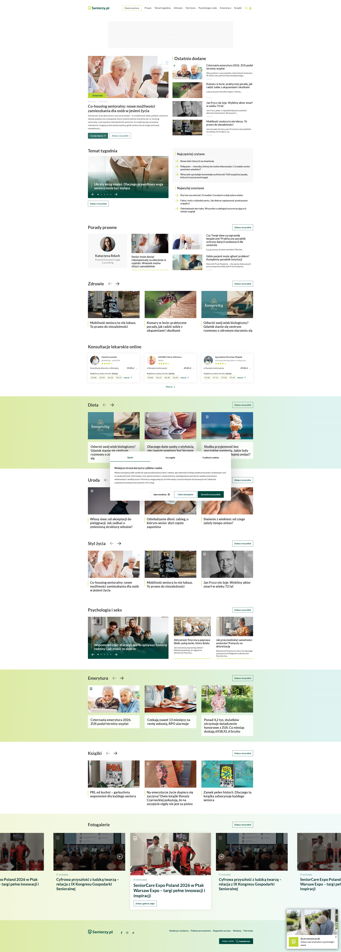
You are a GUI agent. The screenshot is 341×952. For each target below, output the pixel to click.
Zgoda (130, 457)
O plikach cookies (210, 457)
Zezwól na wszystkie (211, 494)
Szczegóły (170, 457)
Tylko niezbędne (185, 494)
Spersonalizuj (160, 494)
